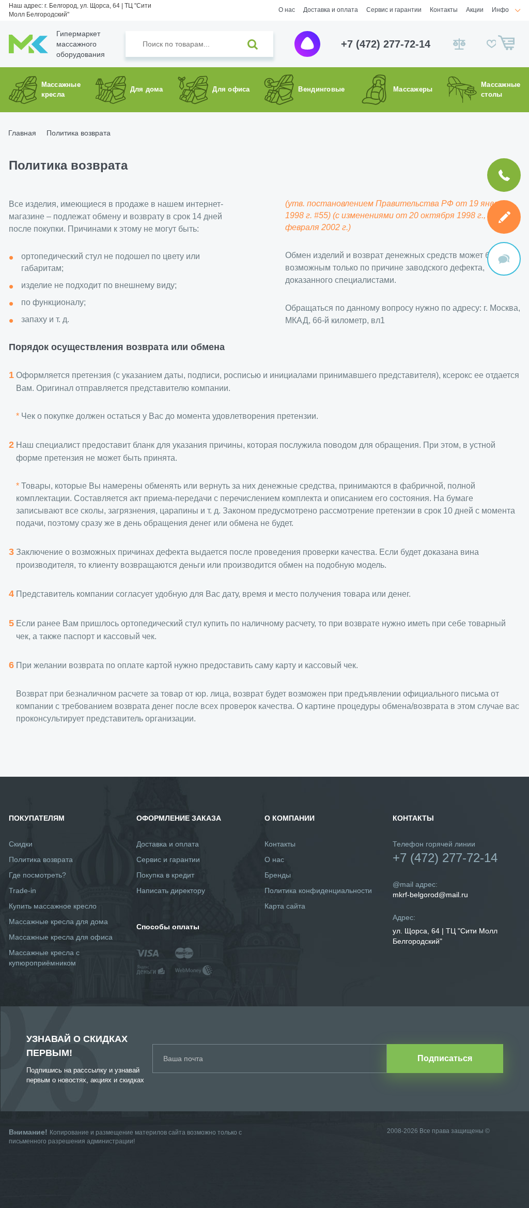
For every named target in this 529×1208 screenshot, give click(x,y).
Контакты (444, 9)
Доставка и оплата (330, 9)
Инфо (500, 9)
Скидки (21, 844)
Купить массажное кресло (53, 906)
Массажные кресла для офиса (61, 937)
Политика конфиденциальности (318, 890)
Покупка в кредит (165, 875)
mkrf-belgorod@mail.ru (430, 894)
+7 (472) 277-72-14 (385, 44)
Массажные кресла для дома (58, 921)
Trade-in (22, 890)
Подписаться (444, 1058)
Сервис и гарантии (394, 9)
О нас (286, 9)
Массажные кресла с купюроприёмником (44, 957)
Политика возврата (41, 859)
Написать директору (170, 890)
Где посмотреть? (37, 875)
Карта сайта (284, 906)
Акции (475, 9)
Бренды (277, 875)
